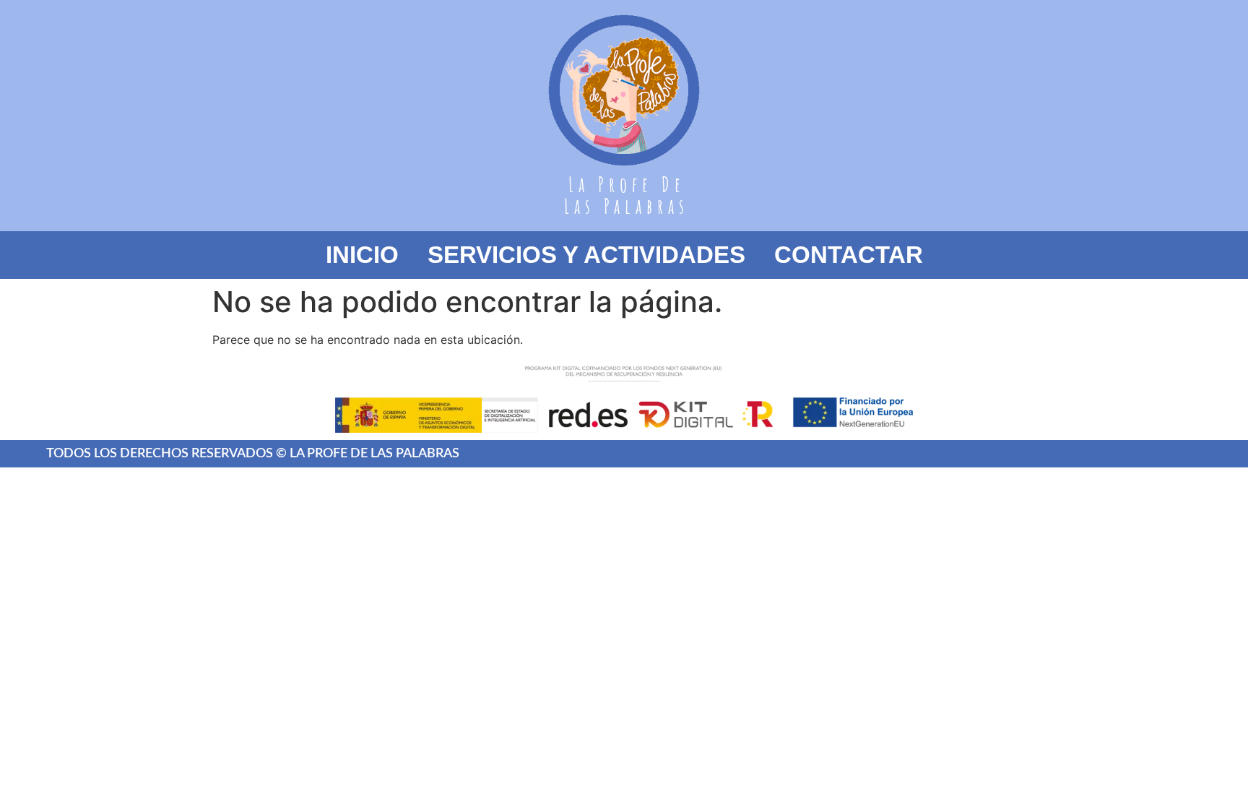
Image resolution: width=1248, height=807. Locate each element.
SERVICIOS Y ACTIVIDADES (586, 254)
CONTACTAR (848, 254)
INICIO (362, 254)
